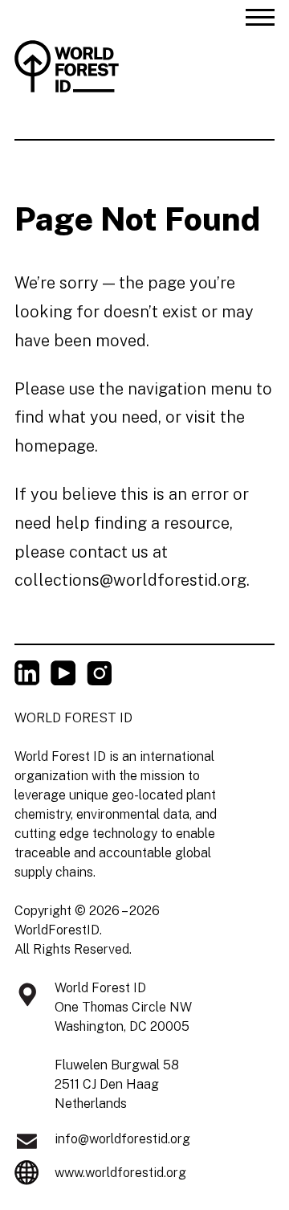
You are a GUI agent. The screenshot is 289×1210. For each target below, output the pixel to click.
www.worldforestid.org (120, 1172)
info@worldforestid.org (122, 1139)
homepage (54, 446)
